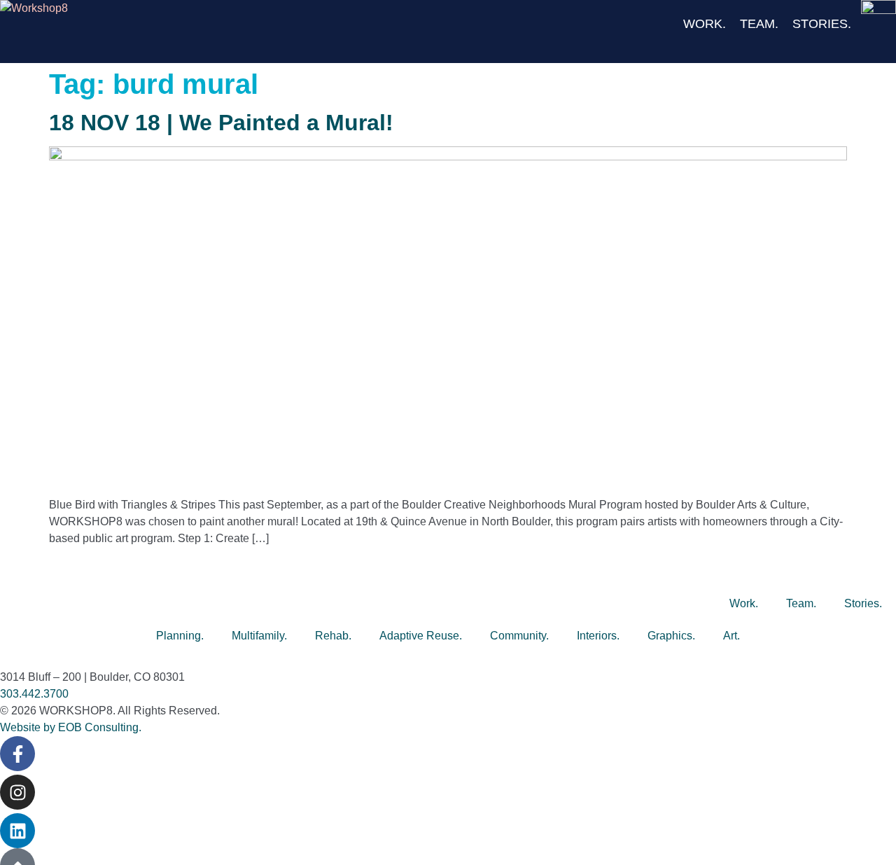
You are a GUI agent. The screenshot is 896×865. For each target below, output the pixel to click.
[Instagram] (17, 792)
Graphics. (671, 636)
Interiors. (598, 636)
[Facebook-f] (17, 753)
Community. (519, 636)
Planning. (180, 636)
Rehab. (333, 636)
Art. (731, 636)
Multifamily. (259, 636)
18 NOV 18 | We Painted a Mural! (221, 122)
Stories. (821, 24)
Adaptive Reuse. (420, 636)
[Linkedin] (17, 830)
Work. (704, 24)
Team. (759, 24)
